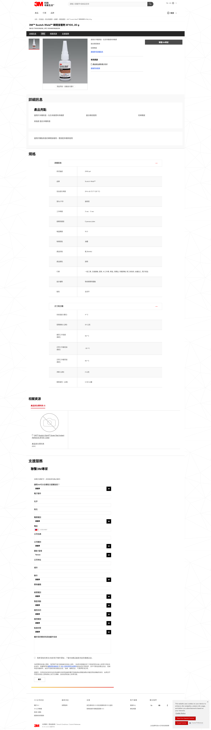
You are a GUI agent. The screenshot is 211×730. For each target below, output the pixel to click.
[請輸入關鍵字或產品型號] (150, 4)
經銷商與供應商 (39, 715)
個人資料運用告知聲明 (68, 666)
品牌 (52, 13)
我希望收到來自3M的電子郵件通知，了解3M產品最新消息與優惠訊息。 (65, 658)
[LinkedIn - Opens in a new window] (151, 705)
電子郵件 (37, 494)
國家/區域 (38, 551)
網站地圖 (133, 709)
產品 (36, 13)
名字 (36, 501)
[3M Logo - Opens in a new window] (47, 4)
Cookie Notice (181, 713)
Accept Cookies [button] (181, 723)
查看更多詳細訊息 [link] (97, 52)
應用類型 (37, 619)
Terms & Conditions (62, 724)
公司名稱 (37, 534)
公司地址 (37, 560)
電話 (36, 526)
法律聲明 (44, 724)
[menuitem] (33, 33)
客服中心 (133, 705)
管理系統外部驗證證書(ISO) (95, 709)
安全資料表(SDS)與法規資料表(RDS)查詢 (99, 705)
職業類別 (37, 517)
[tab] (38, 405)
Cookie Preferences (74, 724)
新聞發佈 (64, 705)
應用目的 (37, 610)
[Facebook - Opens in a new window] (167, 705)
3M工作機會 (38, 709)
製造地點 (37, 601)
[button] (196, 723)
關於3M (36, 705)
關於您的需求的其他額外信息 (45, 637)
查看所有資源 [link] (95, 68)
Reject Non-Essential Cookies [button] (185, 718)
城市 (36, 568)
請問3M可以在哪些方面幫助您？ (47, 485)
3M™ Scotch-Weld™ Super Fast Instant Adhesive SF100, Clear (48, 437)
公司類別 (37, 542)
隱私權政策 (52, 724)
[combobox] (36, 529)
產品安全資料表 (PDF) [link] (100, 64)
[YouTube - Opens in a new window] (159, 705)
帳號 (172, 13)
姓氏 (36, 509)
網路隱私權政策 (53, 666)
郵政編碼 (37, 585)
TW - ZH (169, 3)
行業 (44, 13)
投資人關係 (37, 712)
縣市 (36, 576)
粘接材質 (37, 628)
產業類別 (37, 592)
